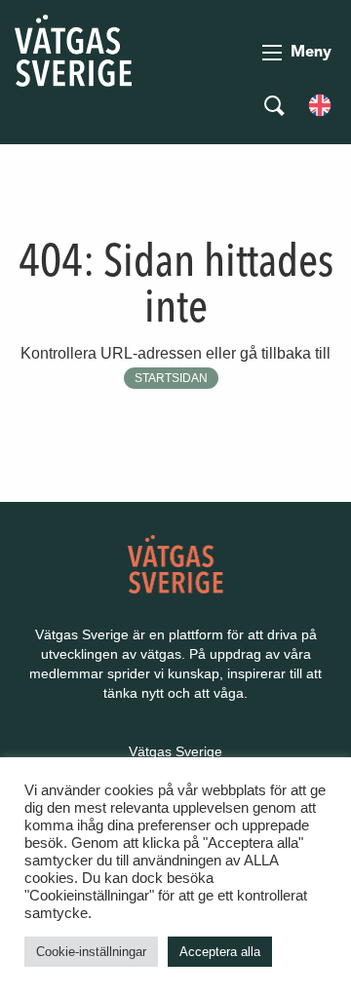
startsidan (171, 378)
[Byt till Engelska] (320, 104)
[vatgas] (176, 563)
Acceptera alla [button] (219, 951)
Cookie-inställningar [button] (91, 951)
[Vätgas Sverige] (73, 49)
